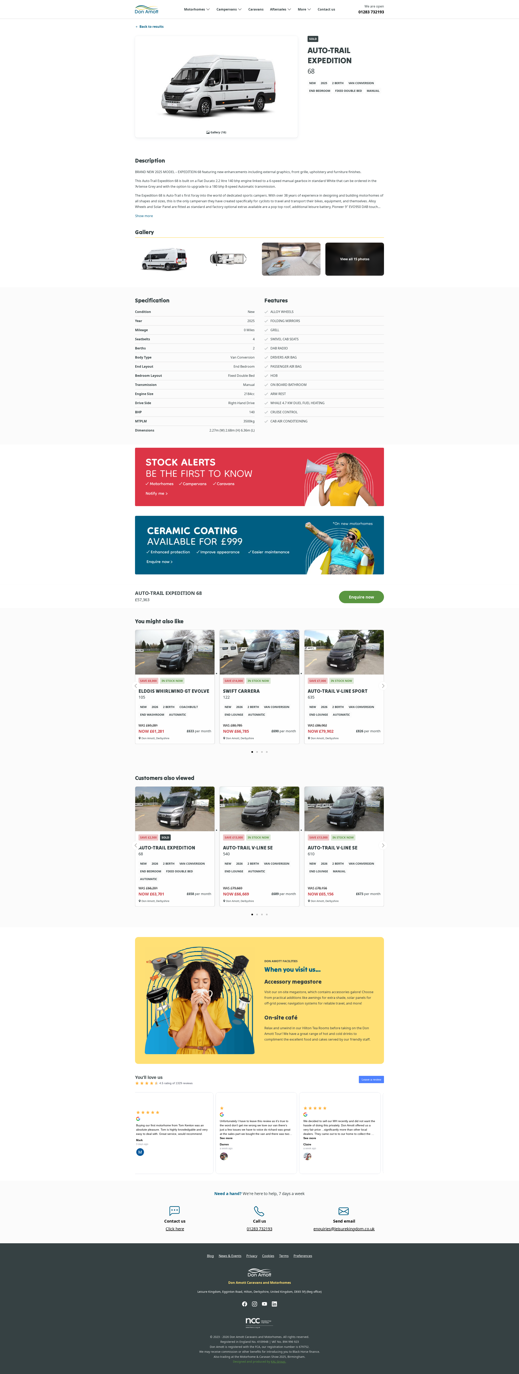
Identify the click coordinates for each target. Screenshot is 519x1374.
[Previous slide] (136, 685)
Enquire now (361, 597)
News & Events (230, 1256)
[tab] (252, 752)
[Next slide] (383, 685)
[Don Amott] (146, 9)
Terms (284, 1256)
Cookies (268, 1256)
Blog (210, 1256)
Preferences (303, 1256)
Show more (144, 216)
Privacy (251, 1256)
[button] (197, 9)
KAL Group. (278, 1361)
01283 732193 (371, 12)
